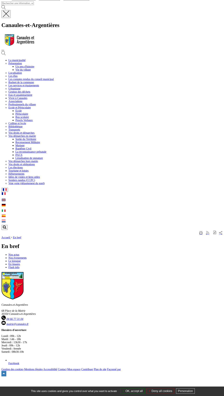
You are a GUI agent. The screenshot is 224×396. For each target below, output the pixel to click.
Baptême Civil (23, 148)
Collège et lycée (17, 123)
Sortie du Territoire (25, 139)
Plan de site (100, 369)
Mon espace (73, 369)
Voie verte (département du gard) (26, 183)
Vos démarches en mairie (22, 135)
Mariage (19, 145)
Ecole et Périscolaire (19, 107)
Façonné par (114, 369)
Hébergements (16, 173)
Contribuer (87, 369)
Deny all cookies (161, 391)
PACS (18, 154)
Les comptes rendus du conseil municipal (31, 79)
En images (14, 264)
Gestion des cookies (12, 369)
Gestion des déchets (19, 91)
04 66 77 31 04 (14, 318)
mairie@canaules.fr (17, 324)
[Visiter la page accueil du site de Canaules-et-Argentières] (18, 46)
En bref (17, 237)
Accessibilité (50, 369)
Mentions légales (33, 369)
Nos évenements (17, 257)
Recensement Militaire (27, 142)
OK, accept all (134, 391)
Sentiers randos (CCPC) (21, 180)
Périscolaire (21, 113)
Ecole (18, 110)
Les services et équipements (23, 85)
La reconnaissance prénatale (30, 151)
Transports (14, 129)
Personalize (185, 391)
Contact (62, 369)
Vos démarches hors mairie (23, 161)
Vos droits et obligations (21, 164)
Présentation (15, 63)
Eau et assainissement (20, 94)
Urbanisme (14, 88)
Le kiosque (14, 260)
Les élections (15, 167)
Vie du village (23, 69)
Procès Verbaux (24, 120)
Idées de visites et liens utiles (24, 176)
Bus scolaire (22, 117)
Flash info (13, 267)
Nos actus (13, 254)
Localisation (15, 72)
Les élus (13, 76)
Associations (15, 101)
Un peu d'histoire (24, 66)
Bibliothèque (15, 126)
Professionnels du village (22, 104)
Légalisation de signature (29, 158)
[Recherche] (3, 54)
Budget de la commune (21, 82)
